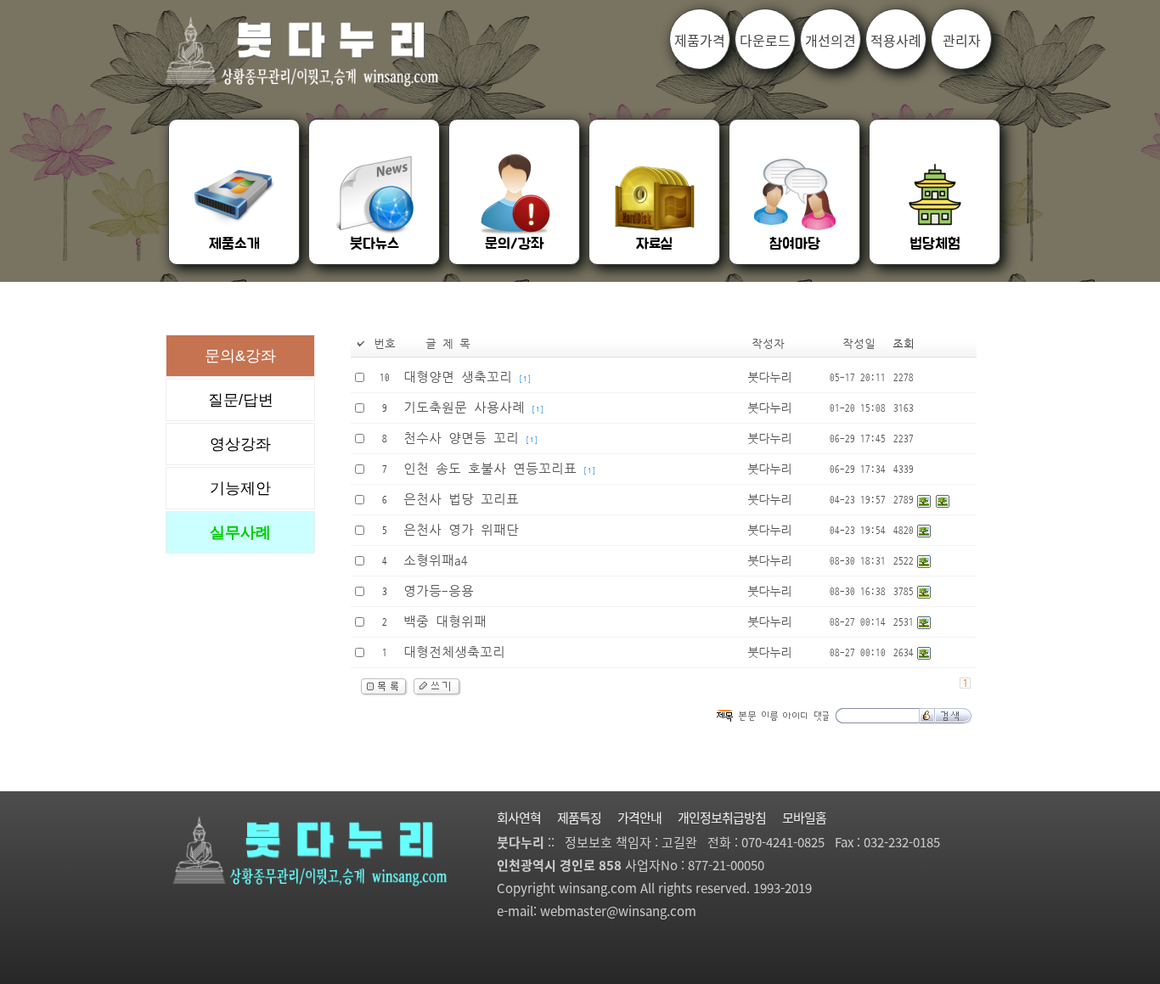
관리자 (962, 40)
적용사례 (895, 40)
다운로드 (765, 40)
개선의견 (830, 40)
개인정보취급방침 (722, 817)
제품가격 (699, 40)
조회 (904, 344)
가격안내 (639, 817)
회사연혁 (519, 817)
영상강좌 (240, 444)
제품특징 (579, 817)
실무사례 (240, 532)
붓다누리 (769, 378)
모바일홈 (804, 817)
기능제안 (240, 488)
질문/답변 (240, 399)
